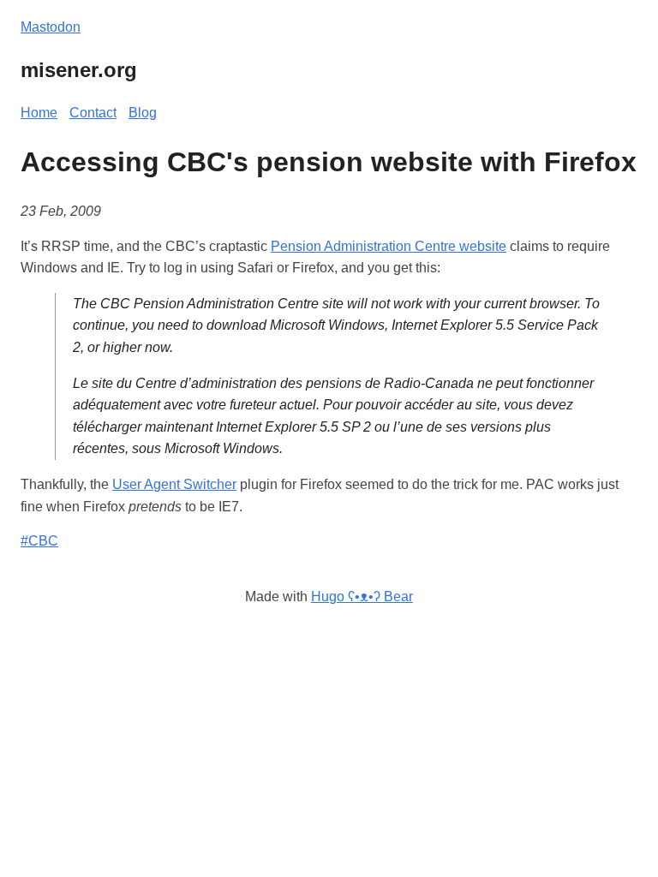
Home (39, 112)
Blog (143, 112)
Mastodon (51, 27)
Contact (93, 112)
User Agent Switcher (174, 484)
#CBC (39, 541)
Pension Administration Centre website (388, 246)
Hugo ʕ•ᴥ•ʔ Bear (362, 596)
